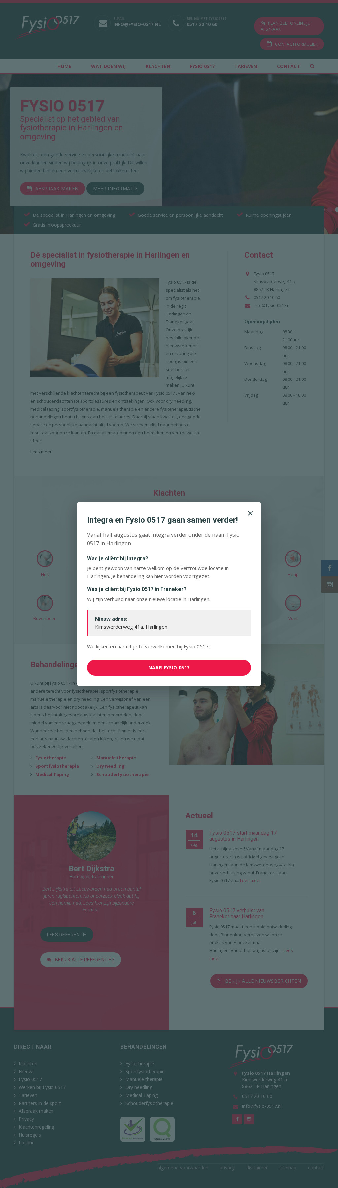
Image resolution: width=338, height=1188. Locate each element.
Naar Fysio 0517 (169, 667)
